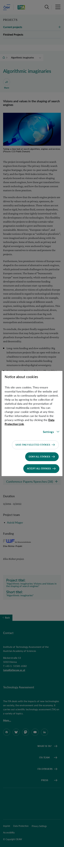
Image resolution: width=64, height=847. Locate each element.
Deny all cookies (39, 456)
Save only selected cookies (33, 444)
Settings (48, 432)
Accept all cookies (39, 468)
